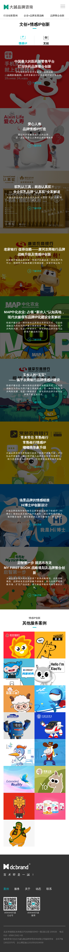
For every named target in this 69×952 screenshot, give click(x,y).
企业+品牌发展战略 (34, 15)
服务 (17, 888)
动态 (38, 888)
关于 (27, 888)
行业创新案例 (11, 15)
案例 (6, 888)
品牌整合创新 (57, 15)
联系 (49, 888)
